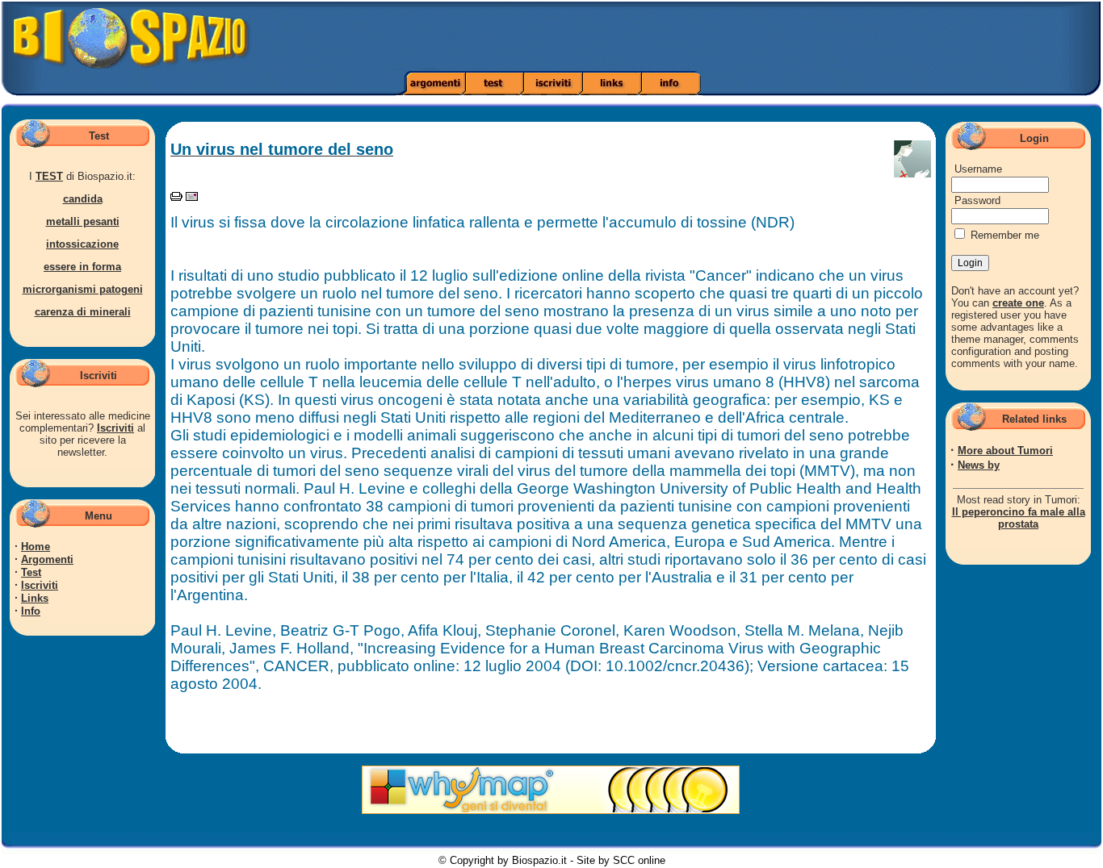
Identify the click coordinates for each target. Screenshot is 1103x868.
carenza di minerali (83, 312)
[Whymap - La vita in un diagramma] (551, 810)
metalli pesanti (83, 221)
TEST (49, 176)
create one (1018, 303)
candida (83, 199)
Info (30, 611)
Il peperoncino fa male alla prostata (1018, 518)
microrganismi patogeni (83, 289)
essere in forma (82, 267)
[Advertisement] (776, 36)
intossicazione (82, 244)
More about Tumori (1005, 450)
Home (35, 546)
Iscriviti (115, 428)
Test (31, 572)
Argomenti (47, 559)
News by (979, 465)
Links (34, 598)
